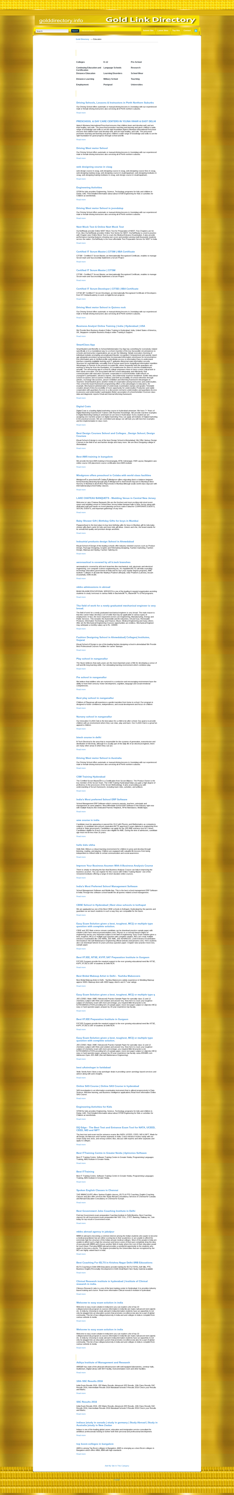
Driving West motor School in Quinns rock (101, 307)
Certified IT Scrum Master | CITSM (95, 270)
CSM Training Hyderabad (90, 776)
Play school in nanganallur (92, 658)
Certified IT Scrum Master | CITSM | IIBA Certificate (105, 251)
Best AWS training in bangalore (94, 456)
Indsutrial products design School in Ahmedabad (105, 541)
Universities (137, 84)
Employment (82, 84)
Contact (187, 30)
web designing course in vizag (94, 166)
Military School (110, 79)
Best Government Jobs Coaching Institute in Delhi (105, 1211)
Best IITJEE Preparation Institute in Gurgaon (102, 1019)
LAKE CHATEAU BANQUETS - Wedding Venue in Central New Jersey (116, 498)
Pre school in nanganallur (91, 677)
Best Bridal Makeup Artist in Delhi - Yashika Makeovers (108, 976)
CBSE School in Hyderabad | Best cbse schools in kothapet (111, 905)
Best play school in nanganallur (95, 698)
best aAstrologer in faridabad (93, 1067)
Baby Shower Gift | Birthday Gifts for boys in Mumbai (107, 520)
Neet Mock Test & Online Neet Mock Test (100, 226)
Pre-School (136, 62)
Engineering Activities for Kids (94, 1106)
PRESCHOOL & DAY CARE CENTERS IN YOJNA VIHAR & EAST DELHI (116, 121)
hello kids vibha (85, 845)
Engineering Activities (89, 187)
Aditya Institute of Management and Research (103, 1362)
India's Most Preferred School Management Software (107, 886)
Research (135, 68)
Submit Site (148, 30)
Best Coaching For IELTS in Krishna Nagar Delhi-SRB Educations (114, 1262)
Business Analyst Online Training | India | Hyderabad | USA (110, 326)
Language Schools (112, 68)
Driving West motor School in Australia (99, 758)
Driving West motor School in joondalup (99, 208)
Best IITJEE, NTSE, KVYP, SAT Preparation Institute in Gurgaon (112, 957)
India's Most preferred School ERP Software (101, 799)
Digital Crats (83, 406)
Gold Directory (82, 39)
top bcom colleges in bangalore (95, 1443)
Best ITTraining (85, 1171)
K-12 (105, 62)
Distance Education (85, 73)
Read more (81, 113)
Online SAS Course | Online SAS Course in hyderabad (107, 1086)
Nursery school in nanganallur (94, 716)
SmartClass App (85, 344)
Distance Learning (85, 79)
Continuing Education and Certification (88, 69)
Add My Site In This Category (117, 1466)
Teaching (135, 79)
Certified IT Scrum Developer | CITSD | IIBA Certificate (107, 288)
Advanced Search (88, 31)
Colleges (80, 62)
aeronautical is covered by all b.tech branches (103, 562)
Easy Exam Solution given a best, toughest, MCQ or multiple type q (115, 994)
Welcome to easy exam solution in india (99, 1302)
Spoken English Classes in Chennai (97, 1190)
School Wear (137, 73)
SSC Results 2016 (86, 1401)
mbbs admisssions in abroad (93, 587)
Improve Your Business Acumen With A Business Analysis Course (114, 865)
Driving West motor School (92, 148)
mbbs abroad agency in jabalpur (95, 1231)
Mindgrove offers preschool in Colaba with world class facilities (113, 475)
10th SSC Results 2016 (89, 1381)
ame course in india (87, 820)
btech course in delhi (88, 737)
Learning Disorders (112, 73)
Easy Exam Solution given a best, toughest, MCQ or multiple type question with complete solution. (114, 925)
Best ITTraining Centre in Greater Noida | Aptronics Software (111, 1153)
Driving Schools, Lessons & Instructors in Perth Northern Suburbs (115, 102)
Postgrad (107, 84)
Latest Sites (163, 30)
